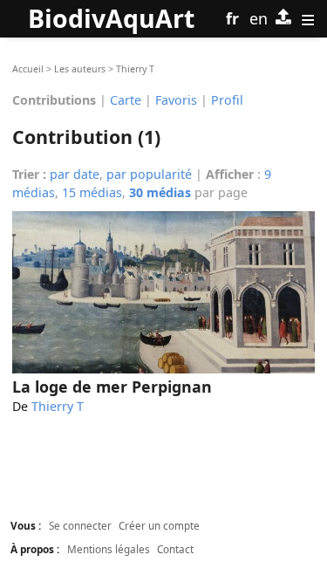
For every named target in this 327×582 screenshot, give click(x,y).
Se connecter (80, 525)
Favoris (176, 99)
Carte (125, 99)
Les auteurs (80, 69)
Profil (227, 99)
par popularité (149, 174)
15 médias (92, 192)
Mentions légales (108, 549)
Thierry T (57, 406)
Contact (175, 549)
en (258, 18)
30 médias (160, 192)
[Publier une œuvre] (283, 19)
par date (74, 174)
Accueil (28, 69)
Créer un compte (159, 525)
